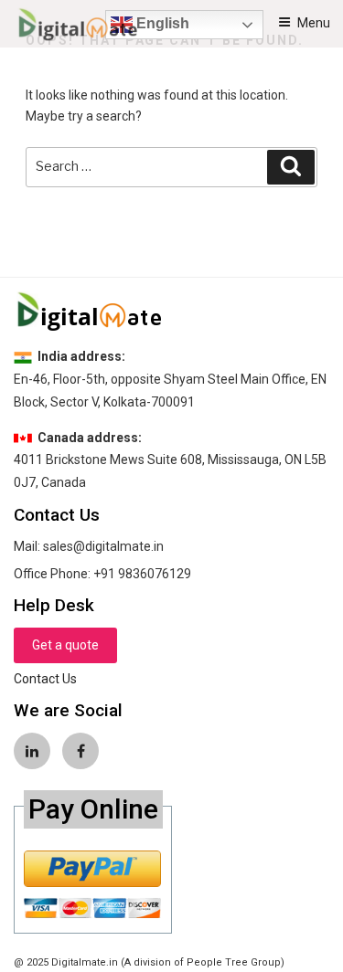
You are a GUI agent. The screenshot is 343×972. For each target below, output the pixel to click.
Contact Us (45, 678)
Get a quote (65, 645)
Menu (313, 23)
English (161, 23)
